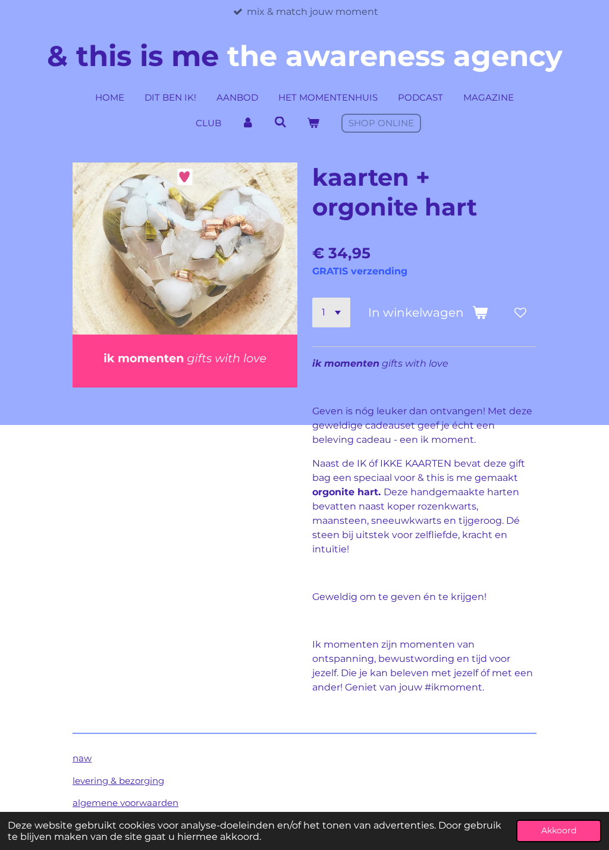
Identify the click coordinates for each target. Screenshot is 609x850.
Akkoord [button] (558, 830)
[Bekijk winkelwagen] (313, 123)
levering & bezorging (118, 780)
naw (82, 758)
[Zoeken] (280, 122)
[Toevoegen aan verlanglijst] (520, 312)
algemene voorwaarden (125, 802)
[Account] (247, 123)
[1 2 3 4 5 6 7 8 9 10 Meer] (331, 312)
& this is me (305, 56)
